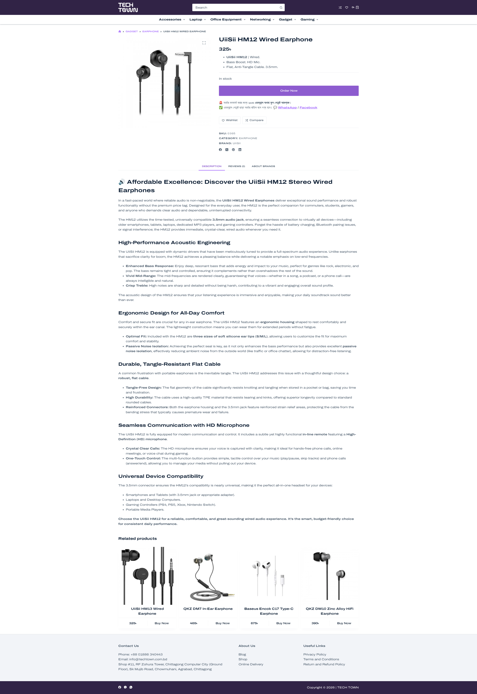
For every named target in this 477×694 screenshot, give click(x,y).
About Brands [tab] (263, 166)
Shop (242, 659)
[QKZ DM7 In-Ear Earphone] (208, 576)
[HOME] (119, 31)
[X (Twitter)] (226, 149)
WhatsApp (287, 107)
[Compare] (340, 7)
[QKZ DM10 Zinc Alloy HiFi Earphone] (330, 576)
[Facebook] (220, 149)
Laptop (195, 19)
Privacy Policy (314, 654)
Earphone (248, 138)
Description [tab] (212, 166)
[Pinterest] (233, 149)
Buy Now (162, 623)
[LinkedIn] (239, 149)
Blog (242, 654)
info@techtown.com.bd (148, 659)
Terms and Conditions (321, 659)
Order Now (289, 90)
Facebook (308, 107)
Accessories (170, 19)
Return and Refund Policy (324, 664)
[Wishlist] (346, 7)
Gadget (285, 19)
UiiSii (237, 143)
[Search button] (281, 7)
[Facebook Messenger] (125, 687)
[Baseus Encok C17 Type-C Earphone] (269, 576)
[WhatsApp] (130, 687)
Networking (260, 19)
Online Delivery (250, 664)
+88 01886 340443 (147, 654)
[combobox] (234, 7)
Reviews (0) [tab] (236, 166)
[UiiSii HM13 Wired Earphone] (147, 576)
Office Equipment (226, 19)
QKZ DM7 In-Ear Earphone (208, 609)
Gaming (308, 19)
